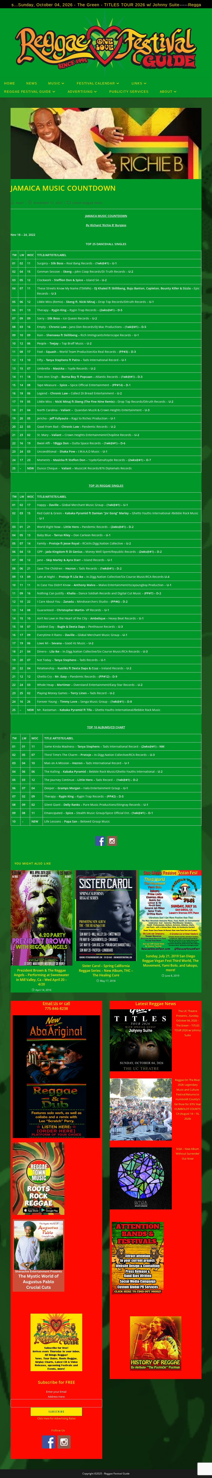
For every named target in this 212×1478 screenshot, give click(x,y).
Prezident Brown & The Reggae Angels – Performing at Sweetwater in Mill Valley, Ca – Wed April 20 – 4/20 (41, 977)
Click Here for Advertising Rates (56, 1418)
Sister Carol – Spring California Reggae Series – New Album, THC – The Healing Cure (106, 970)
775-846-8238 (56, 1008)
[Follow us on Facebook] (100, 841)
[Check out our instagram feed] (112, 841)
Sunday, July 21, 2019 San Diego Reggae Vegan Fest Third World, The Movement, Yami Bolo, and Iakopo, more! (170, 963)
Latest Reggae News (87, 203)
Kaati (20, 203)
